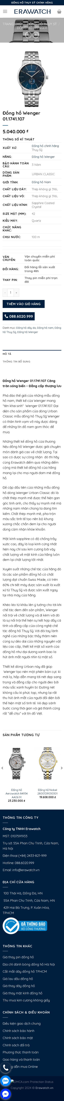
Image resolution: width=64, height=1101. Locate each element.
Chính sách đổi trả (16, 1045)
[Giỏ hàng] (59, 11)
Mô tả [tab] (7, 354)
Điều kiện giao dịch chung (22, 1023)
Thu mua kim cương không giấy (26, 1000)
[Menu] (5, 11)
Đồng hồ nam (45, 327)
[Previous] (2, 775)
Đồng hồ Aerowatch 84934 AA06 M (17, 793)
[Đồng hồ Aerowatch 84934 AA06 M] (16, 763)
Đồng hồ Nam (41, 182)
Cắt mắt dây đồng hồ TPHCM (25, 971)
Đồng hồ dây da (26, 327)
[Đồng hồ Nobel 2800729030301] (47, 763)
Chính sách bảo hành (18, 1031)
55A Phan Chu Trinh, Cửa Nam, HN (29, 900)
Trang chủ (12, 24)
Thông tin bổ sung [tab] (16, 361)
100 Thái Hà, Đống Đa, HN (23, 893)
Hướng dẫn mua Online (20, 1067)
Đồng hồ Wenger (32, 28)
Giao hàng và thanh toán (21, 1060)
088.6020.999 (20, 316)
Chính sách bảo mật (18, 1038)
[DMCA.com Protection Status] (32, 1081)
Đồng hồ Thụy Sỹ (42, 24)
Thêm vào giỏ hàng (24, 304)
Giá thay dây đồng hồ (19, 986)
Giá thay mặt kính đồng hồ (22, 993)
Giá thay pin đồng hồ (18, 957)
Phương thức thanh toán (21, 1052)
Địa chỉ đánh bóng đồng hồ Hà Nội (29, 964)
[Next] (61, 775)
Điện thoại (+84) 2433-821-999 (25, 856)
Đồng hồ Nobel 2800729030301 (48, 791)
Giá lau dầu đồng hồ (18, 979)
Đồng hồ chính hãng (45, 146)
